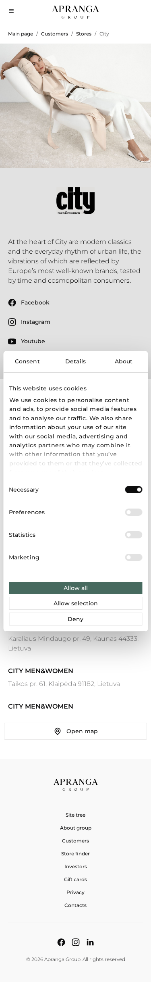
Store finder (75, 854)
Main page (20, 34)
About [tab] (124, 361)
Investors (75, 866)
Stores (83, 34)
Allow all (76, 588)
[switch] (133, 512)
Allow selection (76, 603)
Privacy (75, 892)
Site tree (75, 815)
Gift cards (75, 879)
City (104, 34)
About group (75, 828)
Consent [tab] (27, 361)
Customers (54, 34)
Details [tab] (75, 361)
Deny (75, 619)
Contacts (75, 905)
